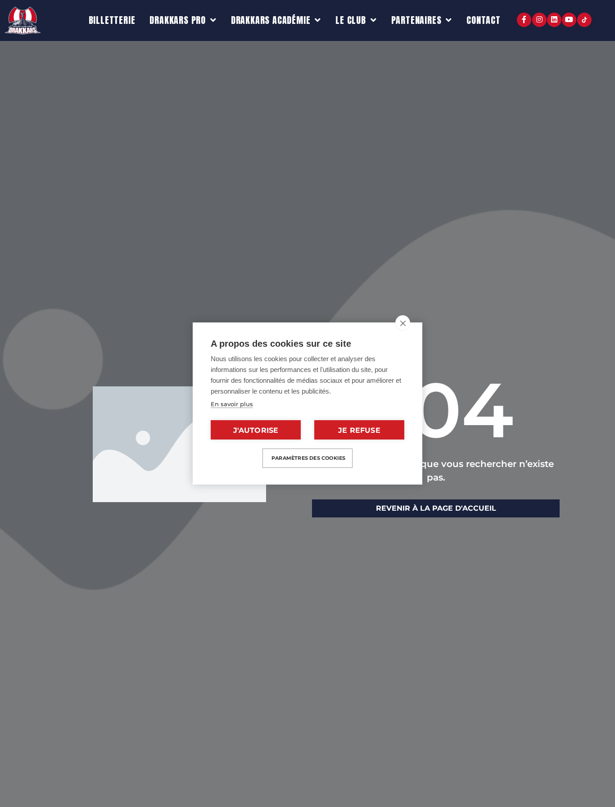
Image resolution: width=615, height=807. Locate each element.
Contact (483, 20)
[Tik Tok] (584, 20)
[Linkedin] (554, 20)
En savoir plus (232, 404)
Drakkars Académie (271, 20)
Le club (350, 20)
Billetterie (112, 20)
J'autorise (256, 430)
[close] (402, 323)
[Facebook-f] (524, 20)
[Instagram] (539, 20)
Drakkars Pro (177, 20)
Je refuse (359, 430)
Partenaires (416, 20)
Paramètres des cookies (308, 458)
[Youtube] (569, 20)
